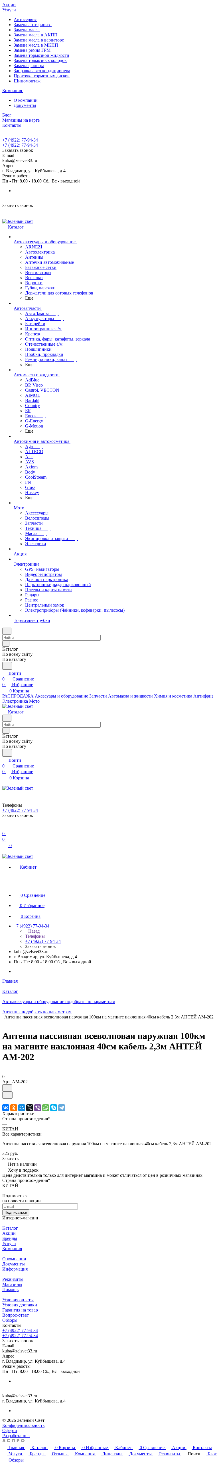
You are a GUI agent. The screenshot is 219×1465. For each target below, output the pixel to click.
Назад (33, 931)
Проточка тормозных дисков (42, 75)
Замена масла (27, 29)
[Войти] (4, 827)
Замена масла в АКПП (36, 34)
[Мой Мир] (21, 1107)
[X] (29, 1107)
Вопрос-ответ (15, 1315)
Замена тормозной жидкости (41, 55)
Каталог (10, 1228)
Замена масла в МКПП (36, 45)
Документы (25, 105)
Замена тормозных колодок (40, 60)
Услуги (9, 1243)
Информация (15, 1269)
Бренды (9, 1238)
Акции (9, 1233)
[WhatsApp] (45, 1107)
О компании (26, 100)
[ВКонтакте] (5, 1107)
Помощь (10, 1289)
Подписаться (16, 1212)
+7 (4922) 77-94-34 (20, 140)
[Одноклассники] (13, 1107)
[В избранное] (7, 1088)
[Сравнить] (7, 1095)
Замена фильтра (29, 65)
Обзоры (9, 1320)
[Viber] (37, 1107)
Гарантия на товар (20, 1310)
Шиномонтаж (27, 80)
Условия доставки (19, 1304)
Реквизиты (12, 1279)
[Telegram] (61, 1107)
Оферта (9, 1430)
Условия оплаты (18, 1299)
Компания (12, 1248)
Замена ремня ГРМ (32, 50)
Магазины (12, 1284)
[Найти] (7, 666)
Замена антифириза (33, 24)
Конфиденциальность (23, 1425)
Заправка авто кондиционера (42, 70)
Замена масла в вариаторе (39, 40)
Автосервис (25, 19)
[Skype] (53, 1107)
